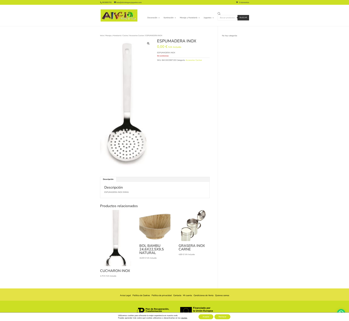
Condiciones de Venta (203, 295)
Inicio (102, 35)
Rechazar (222, 316)
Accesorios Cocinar (136, 35)
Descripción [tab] (108, 179)
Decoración (152, 18)
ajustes (184, 318)
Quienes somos (221, 295)
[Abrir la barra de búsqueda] (219, 13)
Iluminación (169, 18)
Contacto (177, 295)
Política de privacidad (162, 295)
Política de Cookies (141, 295)
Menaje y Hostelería (188, 18)
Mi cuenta (187, 295)
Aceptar (206, 316)
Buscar (243, 17)
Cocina (125, 35)
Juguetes (207, 18)
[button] (148, 43)
